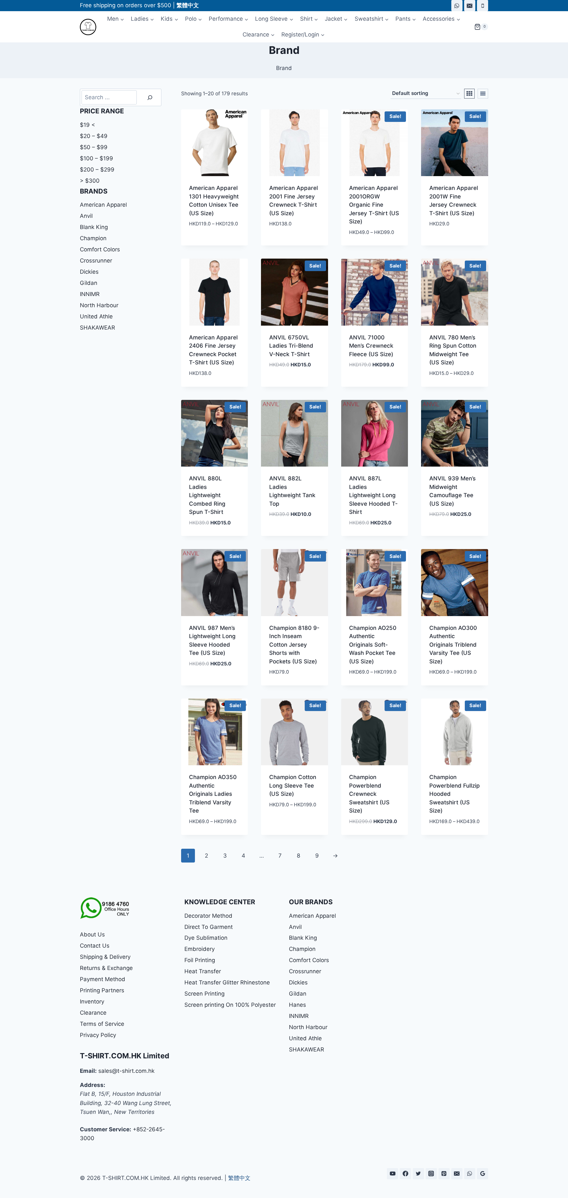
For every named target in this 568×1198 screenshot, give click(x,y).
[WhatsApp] (456, 5)
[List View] (483, 94)
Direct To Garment (208, 927)
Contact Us (94, 945)
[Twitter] (418, 1173)
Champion (93, 238)
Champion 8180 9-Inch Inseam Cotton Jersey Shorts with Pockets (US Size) (294, 645)
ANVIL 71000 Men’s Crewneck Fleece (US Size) (371, 345)
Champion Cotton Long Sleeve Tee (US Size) (292, 785)
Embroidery (199, 949)
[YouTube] (392, 1173)
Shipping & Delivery (105, 957)
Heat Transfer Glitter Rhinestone (227, 982)
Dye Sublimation (205, 937)
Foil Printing (199, 960)
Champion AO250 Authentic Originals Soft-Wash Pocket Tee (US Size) (372, 645)
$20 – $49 (93, 136)
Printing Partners (102, 990)
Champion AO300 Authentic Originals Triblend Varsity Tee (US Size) (453, 645)
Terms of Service (102, 1024)
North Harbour (99, 305)
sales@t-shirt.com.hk (126, 1071)
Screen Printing (204, 993)
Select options (210, 243)
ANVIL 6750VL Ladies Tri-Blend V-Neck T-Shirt (291, 345)
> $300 (90, 180)
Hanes (297, 1005)
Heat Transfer (202, 971)
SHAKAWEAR (97, 327)
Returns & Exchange (106, 968)
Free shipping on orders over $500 (125, 5)
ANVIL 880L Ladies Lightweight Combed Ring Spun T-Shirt (207, 495)
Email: (88, 1071)
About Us (92, 934)
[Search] (150, 97)
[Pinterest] (444, 1173)
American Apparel (103, 204)
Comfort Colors (100, 249)
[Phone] (482, 5)
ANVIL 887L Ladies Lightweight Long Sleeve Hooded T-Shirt (373, 495)
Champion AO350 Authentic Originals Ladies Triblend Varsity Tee (213, 794)
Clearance (93, 1012)
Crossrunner (96, 260)
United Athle (96, 316)
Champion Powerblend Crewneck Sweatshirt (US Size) (369, 794)
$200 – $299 (97, 169)
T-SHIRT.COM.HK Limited (124, 1055)
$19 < (87, 125)
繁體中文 (239, 1178)
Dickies (89, 271)
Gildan (88, 283)
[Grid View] (469, 94)
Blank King (94, 227)
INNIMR (90, 294)
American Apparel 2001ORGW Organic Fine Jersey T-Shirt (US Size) (374, 205)
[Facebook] (405, 1173)
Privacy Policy (98, 1035)
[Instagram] (431, 1173)
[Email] (469, 5)
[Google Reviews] (482, 1173)
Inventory (92, 1001)
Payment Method (102, 979)
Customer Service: (105, 1129)
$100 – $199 (96, 158)
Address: (92, 1085)
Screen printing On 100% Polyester (230, 1005)
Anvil (86, 216)
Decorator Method (208, 915)
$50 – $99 (93, 147)
